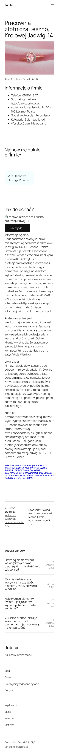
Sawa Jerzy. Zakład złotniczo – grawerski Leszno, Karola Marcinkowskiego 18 (40, 515)
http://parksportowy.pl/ (25, 103)
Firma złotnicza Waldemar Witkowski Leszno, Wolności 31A (14, 517)
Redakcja (15, 79)
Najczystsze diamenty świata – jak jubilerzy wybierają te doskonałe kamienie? (20, 603)
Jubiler (9, 5)
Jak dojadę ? (17, 228)
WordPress (22, 746)
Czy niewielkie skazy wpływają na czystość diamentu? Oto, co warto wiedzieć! (21, 584)
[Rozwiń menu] (52, 5)
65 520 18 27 (30, 95)
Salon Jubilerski (30, 79)
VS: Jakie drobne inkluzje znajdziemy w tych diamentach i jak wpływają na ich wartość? (22, 622)
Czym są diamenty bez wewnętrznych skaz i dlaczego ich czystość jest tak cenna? (22, 564)
